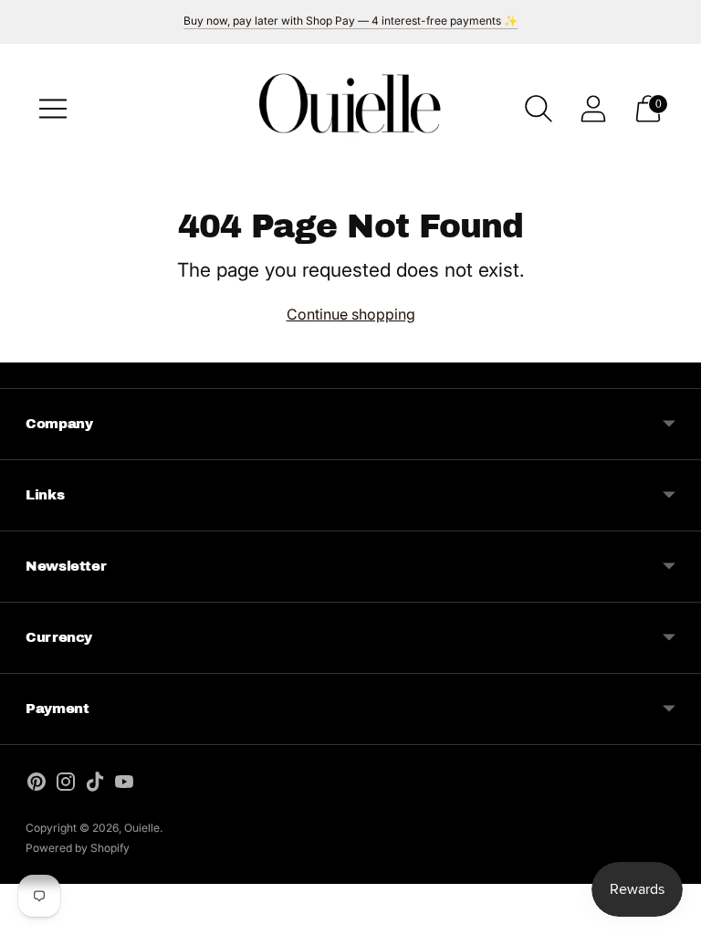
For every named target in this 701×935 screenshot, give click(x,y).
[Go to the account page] (593, 108)
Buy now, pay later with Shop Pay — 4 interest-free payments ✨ (350, 20)
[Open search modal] (538, 108)
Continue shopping (351, 314)
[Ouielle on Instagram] (66, 785)
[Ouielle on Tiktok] (95, 785)
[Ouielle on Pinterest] (36, 785)
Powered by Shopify (78, 848)
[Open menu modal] (52, 108)
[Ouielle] (350, 108)
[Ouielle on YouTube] (124, 785)
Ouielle (142, 828)
